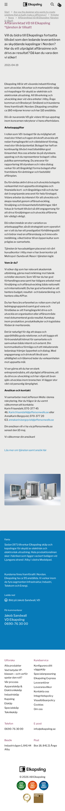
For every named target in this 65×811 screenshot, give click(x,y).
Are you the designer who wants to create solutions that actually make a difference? (29, 13)
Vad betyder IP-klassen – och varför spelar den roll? (16, 674)
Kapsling (9, 699)
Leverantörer (41, 682)
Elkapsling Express (45, 678)
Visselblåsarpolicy (44, 700)
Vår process (11, 682)
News (11, 17)
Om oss (38, 709)
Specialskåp (11, 707)
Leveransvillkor (43, 687)
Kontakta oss (41, 691)
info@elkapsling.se (45, 728)
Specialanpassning (45, 673)
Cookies (38, 704)
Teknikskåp (11, 712)
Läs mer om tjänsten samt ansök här (25, 450)
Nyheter (55, 14)
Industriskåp (11, 694)
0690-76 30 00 (16, 624)
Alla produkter (12, 665)
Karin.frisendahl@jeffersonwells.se (29, 412)
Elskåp (8, 703)
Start (6, 12)
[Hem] (32, 4)
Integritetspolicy (43, 695)
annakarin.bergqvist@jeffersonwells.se (31, 419)
